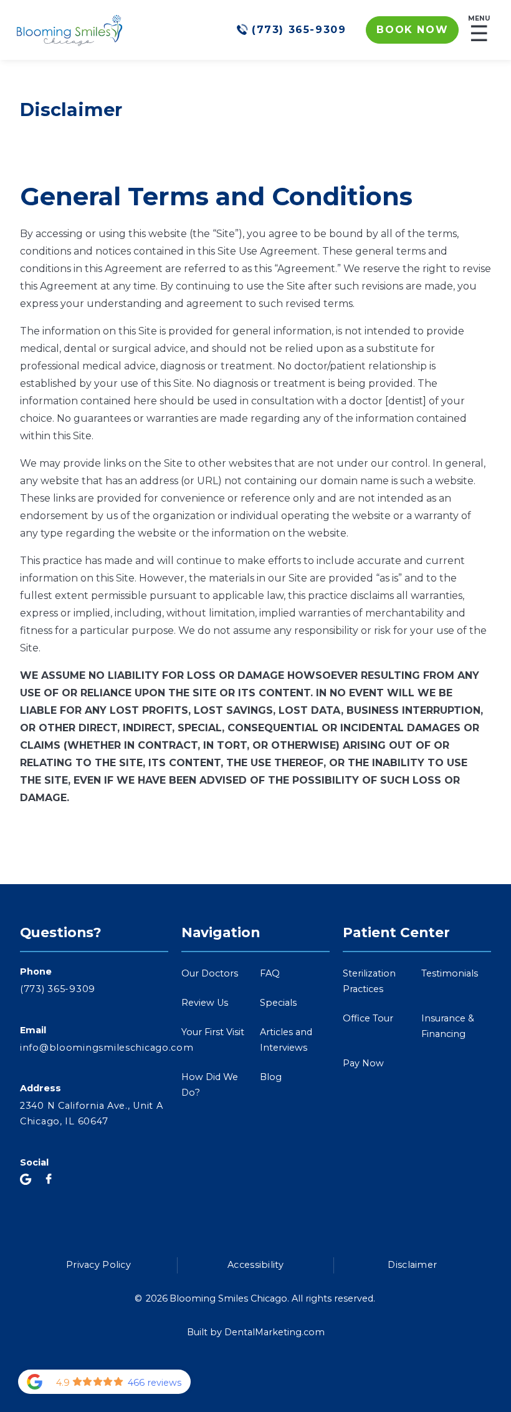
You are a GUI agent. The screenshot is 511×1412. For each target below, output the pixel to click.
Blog (271, 1077)
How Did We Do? (209, 1084)
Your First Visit (212, 1032)
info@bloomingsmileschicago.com (94, 1047)
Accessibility (255, 1264)
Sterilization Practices (369, 981)
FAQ (270, 973)
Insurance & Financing (447, 1026)
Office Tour (368, 1018)
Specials (278, 1002)
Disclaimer (412, 1264)
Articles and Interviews (286, 1039)
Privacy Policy (98, 1264)
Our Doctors (209, 973)
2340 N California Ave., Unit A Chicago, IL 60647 (91, 1113)
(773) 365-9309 (57, 989)
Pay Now (363, 1063)
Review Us (204, 1002)
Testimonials (449, 973)
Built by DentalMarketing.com (256, 1332)
